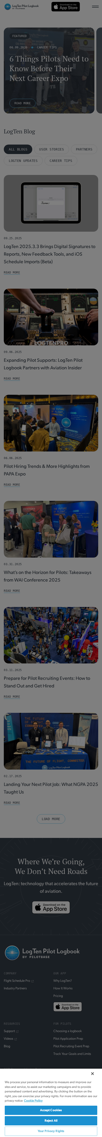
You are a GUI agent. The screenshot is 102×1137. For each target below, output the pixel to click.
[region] (51, 1102)
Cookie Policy (33, 1100)
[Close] (92, 1073)
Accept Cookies (51, 1110)
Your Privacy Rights (51, 1131)
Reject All (51, 1120)
